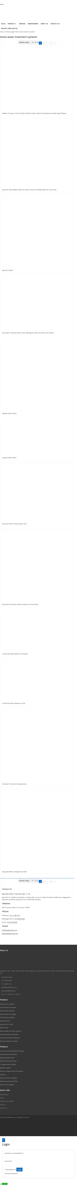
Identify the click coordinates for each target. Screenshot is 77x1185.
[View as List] (4, 41)
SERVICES (22, 24)
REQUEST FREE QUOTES (9, 28)
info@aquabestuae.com (9, 930)
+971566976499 (19, 919)
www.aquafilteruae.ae (8, 991)
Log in (19, 1170)
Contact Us (3, 1108)
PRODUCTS (12, 24)
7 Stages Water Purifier (8, 1064)
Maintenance (4, 1094)
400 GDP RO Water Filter (8, 1061)
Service (2, 1098)
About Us (3, 1105)
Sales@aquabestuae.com (10, 933)
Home (3, 24)
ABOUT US (44, 24)
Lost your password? (11, 1173)
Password (8, 1161)
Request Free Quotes (7, 1101)
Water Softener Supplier (8, 1078)
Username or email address (14, 1153)
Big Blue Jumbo (5, 1068)
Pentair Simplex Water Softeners (11, 1071)
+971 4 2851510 (14, 915)
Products (3, 1075)
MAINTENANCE (33, 24)
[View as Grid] (2, 41)
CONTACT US (55, 24)
